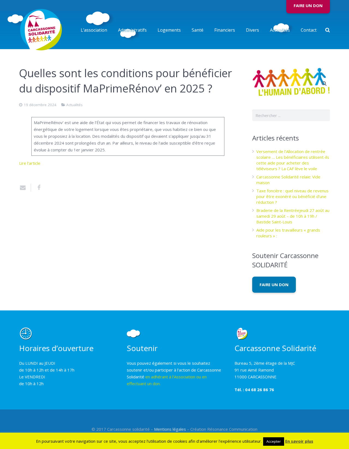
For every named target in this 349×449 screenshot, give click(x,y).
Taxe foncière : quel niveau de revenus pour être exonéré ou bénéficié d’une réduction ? (292, 196)
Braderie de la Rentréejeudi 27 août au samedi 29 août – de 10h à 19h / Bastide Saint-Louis (292, 216)
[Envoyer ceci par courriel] (25, 188)
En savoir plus (299, 441)
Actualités (74, 104)
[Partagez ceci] (37, 188)
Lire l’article (29, 163)
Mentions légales (170, 429)
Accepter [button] (273, 441)
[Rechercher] (327, 30)
